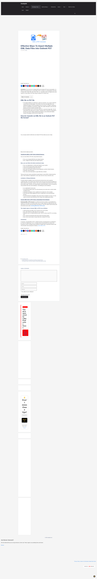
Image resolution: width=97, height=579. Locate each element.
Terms (95, 561)
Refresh (2, 545)
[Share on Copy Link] (40, 86)
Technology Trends (25, 258)
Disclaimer (87, 561)
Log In (23, 10)
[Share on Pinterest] (30, 86)
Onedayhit (24, 3)
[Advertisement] (39, 23)
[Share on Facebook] (22, 86)
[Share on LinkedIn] (28, 86)
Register (27, 10)
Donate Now (91, 561)
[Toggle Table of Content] (31, 97)
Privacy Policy (77, 561)
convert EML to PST (41, 225)
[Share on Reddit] (36, 86)
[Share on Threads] (38, 86)
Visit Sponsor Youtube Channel (25, 332)
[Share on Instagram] (26, 86)
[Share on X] (24, 86)
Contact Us (82, 561)
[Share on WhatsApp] (32, 86)
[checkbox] (94, 576)
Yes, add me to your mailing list (27, 291)
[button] (75, 13)
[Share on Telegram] (34, 86)
